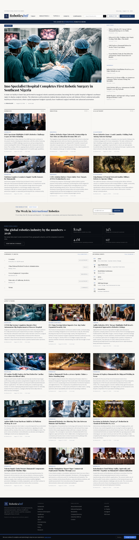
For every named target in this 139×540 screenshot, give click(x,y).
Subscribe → (84, 273)
